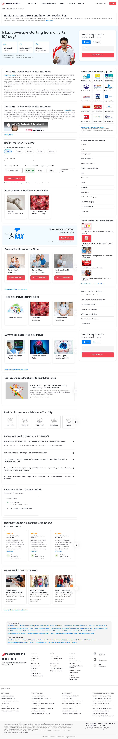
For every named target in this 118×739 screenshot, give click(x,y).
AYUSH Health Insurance (89, 163)
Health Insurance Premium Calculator (93, 300)
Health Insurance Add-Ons (89, 168)
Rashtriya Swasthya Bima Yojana (18, 642)
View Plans (96, 55)
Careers (72, 675)
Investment (34, 668)
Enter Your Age (11, 158)
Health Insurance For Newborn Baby (38, 633)
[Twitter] (15, 659)
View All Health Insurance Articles (92, 284)
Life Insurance (35, 663)
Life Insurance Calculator (89, 314)
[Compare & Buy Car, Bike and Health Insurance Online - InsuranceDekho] (11, 4)
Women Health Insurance (88, 631)
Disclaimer (73, 663)
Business (33, 671)
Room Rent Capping (87, 202)
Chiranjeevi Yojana (40, 642)
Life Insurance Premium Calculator (71, 713)
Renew (61, 3)
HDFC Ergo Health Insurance (46, 640)
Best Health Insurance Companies (41, 698)
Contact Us (73, 656)
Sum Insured (85, 192)
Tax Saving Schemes (37, 676)
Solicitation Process (75, 670)
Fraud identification (75, 661)
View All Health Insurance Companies (92, 127)
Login (112, 3)
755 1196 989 (9, 665)
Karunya (74, 642)
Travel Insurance (35, 673)
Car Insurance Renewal (7, 696)
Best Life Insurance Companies (71, 706)
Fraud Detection (54, 661)
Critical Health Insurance (38, 706)
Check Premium (15, 278)
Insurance (32, 3)
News (80, 3)
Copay (83, 183)
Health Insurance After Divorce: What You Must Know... (14, 591)
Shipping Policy (54, 663)
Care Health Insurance (29, 640)
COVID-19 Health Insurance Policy (39, 212)
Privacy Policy (54, 656)
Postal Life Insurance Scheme (70, 696)
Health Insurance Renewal (16, 631)
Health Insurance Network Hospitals (62, 633)
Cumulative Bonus (87, 206)
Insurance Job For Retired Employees (103, 716)
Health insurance (9, 75)
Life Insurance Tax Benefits (69, 711)
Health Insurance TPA (100, 628)
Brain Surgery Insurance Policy (62, 356)
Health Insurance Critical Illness (97, 625)
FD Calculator (85, 324)
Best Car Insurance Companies (10, 711)
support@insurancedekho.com (21, 508)
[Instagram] (9, 659)
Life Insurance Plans (67, 708)
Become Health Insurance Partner (102, 701)
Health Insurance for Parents (70, 631)
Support (71, 3)
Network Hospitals (86, 159)
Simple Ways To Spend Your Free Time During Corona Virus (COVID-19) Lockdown (48, 386)
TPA (82, 149)
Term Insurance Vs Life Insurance (71, 703)
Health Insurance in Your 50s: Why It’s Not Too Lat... (64, 591)
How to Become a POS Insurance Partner (104, 706)
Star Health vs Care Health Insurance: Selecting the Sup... (97, 232)
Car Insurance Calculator (89, 304)
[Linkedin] (12, 659)
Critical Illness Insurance (61, 318)
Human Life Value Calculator (90, 295)
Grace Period (85, 178)
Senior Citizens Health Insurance (41, 713)
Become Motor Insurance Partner (102, 698)
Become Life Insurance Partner (101, 703)
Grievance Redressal (56, 658)
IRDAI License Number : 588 (95, 725)
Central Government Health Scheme (59, 642)
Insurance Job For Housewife (101, 711)
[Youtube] (6, 659)
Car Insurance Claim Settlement (10, 708)
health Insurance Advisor (42, 628)
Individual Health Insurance (62, 271)
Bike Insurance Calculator (89, 309)
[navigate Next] (76, 267)
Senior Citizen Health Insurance (39, 271)
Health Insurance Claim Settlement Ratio (20, 628)
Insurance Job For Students (100, 713)
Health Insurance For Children (17, 633)
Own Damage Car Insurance (9, 706)
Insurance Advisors (48, 3)
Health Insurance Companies (60, 628)
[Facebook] (3, 659)
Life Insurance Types (67, 698)
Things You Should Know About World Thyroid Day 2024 (97, 244)
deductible (68, 110)
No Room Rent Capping (88, 197)
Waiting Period (85, 154)
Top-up (83, 144)
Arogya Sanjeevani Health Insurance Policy (15, 213)
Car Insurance (35, 656)
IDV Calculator (5, 703)
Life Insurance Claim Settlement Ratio (72, 701)
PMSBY (32, 642)
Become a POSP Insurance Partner (102, 696)
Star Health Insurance (14, 640)
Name (85, 48)
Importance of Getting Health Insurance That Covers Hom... (97, 257)
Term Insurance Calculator (90, 319)
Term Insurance (35, 666)
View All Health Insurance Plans (16, 289)
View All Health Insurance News (15, 610)
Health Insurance (15, 317)
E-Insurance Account (56, 671)
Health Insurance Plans (27, 625)
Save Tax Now (66, 238)
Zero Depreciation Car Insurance (10, 701)
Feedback (72, 658)
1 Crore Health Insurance (54, 625)
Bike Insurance (35, 658)
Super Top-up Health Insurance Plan (81, 628)
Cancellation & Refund (56, 668)
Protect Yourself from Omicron (92, 268)
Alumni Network (74, 672)
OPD (82, 173)
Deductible (84, 211)
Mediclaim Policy (40, 625)
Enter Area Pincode (12, 170)
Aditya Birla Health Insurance (65, 640)
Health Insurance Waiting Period (84, 633)
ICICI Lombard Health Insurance (85, 640)
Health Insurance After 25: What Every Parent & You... (38, 591)
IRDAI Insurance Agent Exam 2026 (102, 708)
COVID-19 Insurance (36, 318)
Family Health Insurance (13, 271)
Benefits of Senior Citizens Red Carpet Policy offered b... (96, 279)
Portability (84, 187)
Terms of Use (53, 666)
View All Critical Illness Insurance (16, 370)
